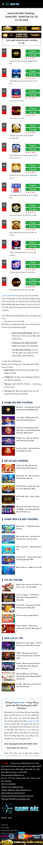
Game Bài (4, 825)
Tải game (32, 51)
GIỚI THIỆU (5, 828)
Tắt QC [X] (22, 832)
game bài (19, 702)
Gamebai (4, 763)
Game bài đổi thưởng (10, 296)
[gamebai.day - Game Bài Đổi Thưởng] (11, 4)
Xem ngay (32, 55)
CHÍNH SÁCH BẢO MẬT (9, 830)
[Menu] (3, 4)
